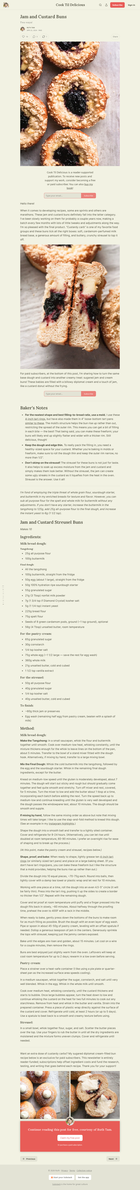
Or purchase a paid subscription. (70, 1145)
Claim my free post (70, 1137)
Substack (56, 1184)
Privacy (64, 1170)
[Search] (100, 5)
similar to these (34, 423)
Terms (72, 1170)
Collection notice (84, 1170)
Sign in (131, 5)
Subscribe (117, 5)
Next (111, 1158)
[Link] (16, 408)
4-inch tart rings (35, 419)
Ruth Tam (31, 28)
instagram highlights (61, 823)
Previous (30, 1158)
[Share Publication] (106, 5)
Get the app (83, 1177)
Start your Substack (62, 1177)
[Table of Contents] (3, 595)
